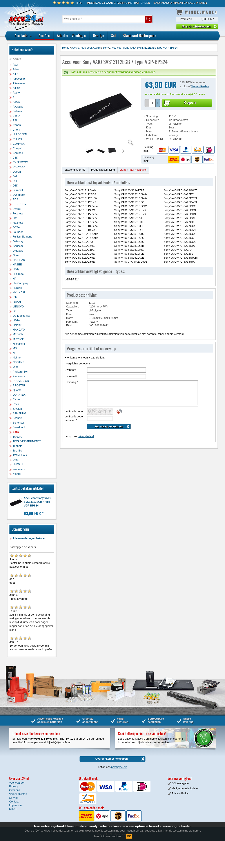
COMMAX (19, 143)
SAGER (17, 408)
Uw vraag (71, 382)
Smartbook (19, 427)
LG (14, 311)
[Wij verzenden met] (110, 820)
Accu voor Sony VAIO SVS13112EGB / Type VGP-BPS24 (37, 502)
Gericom (18, 246)
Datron (17, 171)
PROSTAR (19, 385)
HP (14, 278)
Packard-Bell (20, 371)
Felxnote (18, 213)
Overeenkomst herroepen (111, 758)
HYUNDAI (19, 292)
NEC (15, 353)
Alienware (19, 83)
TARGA (17, 436)
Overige (98, 35)
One (15, 366)
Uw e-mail (71, 376)
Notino (17, 357)
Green (16, 255)
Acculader (23, 35)
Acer (15, 64)
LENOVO (18, 306)
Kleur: (149, 127)
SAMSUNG (19, 413)
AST (15, 97)
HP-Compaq (20, 283)
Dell (15, 176)
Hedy (16, 269)
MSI (15, 348)
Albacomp (19, 78)
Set (113, 35)
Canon (17, 125)
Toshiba (17, 450)
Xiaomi (17, 473)
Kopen (189, 102)
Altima (16, 88)
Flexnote (18, 222)
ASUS (16, 101)
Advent (17, 69)
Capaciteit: (152, 120)
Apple (16, 92)
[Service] (186, 149)
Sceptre (17, 418)
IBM (15, 297)
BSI (15, 120)
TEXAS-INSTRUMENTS (27, 441)
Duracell (18, 190)
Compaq (18, 153)
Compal (17, 148)
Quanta (17, 390)
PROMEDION (21, 380)
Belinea (17, 111)
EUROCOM (20, 204)
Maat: (149, 131)
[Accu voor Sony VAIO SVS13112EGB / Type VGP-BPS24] (101, 142)
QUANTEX (19, 394)
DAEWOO (19, 166)
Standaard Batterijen (139, 35)
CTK (15, 157)
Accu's (44, 35)
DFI (15, 181)
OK (129, 836)
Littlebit (17, 325)
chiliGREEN (20, 134)
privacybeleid (86, 436)
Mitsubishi (19, 343)
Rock (16, 404)
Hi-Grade (18, 274)
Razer (16, 399)
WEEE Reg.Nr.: (155, 139)
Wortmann (19, 469)
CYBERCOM (20, 162)
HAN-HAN (19, 259)
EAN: (69, 325)
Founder (18, 232)
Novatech (18, 362)
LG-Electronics (21, 315)
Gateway (18, 241)
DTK (15, 185)
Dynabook (19, 194)
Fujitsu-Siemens (22, 236)
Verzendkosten (200, 86)
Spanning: (152, 116)
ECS (15, 199)
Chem (16, 129)
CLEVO (17, 139)
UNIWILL (18, 464)
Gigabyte (18, 250)
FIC (15, 218)
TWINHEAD (20, 455)
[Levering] (190, 159)
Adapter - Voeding (71, 35)
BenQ (16, 115)
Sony (16, 431)
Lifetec (17, 320)
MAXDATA (19, 329)
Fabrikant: (152, 135)
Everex (17, 208)
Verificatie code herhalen (74, 418)
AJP (15, 74)
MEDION (18, 334)
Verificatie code (74, 411)
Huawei (17, 287)
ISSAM (17, 301)
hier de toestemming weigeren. (182, 830)
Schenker (18, 422)
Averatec (18, 106)
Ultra (15, 459)
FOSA (16, 227)
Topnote (17, 446)
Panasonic (19, 376)
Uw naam (70, 369)
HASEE (17, 264)
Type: (149, 123)
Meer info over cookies (107, 836)
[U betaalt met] (88, 791)
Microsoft (18, 339)
